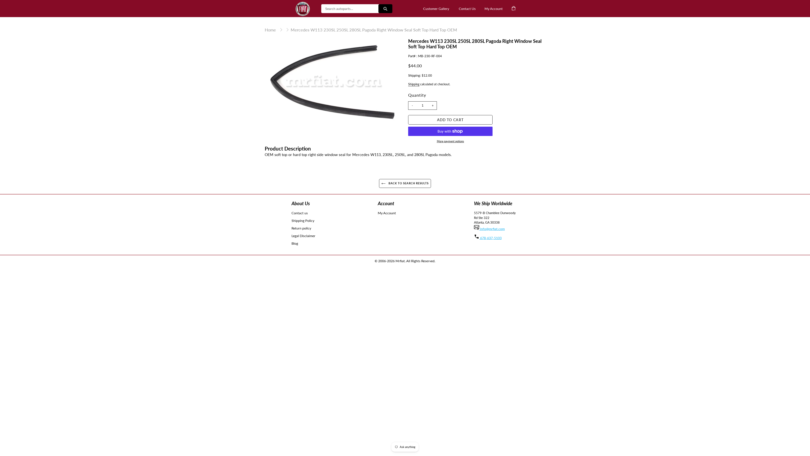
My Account (387, 213)
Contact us (300, 213)
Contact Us (467, 9)
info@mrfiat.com (492, 229)
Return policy (301, 228)
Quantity (417, 95)
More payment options (450, 141)
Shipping (413, 84)
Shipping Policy (303, 220)
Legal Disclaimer (303, 236)
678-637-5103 (490, 238)
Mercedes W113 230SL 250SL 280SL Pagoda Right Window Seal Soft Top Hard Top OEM (374, 29)
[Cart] (514, 8)
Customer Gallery (436, 9)
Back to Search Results (408, 183)
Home (270, 29)
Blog (295, 243)
